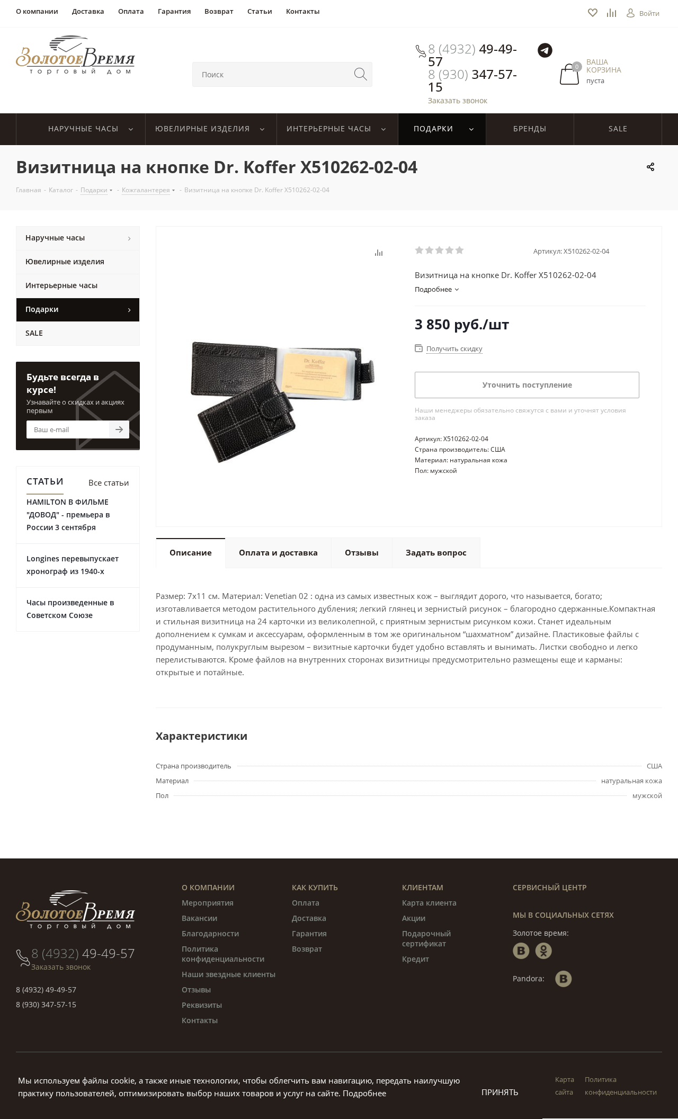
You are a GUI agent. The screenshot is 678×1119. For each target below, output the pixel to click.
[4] (450, 250)
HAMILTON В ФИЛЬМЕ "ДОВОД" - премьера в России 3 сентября (68, 514)
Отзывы (196, 989)
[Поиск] (360, 74)
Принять (500, 1092)
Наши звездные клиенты (228, 974)
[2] (430, 250)
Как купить (315, 887)
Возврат (307, 949)
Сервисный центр (550, 887)
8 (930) (472, 80)
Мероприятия (208, 903)
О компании (208, 887)
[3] (440, 250)
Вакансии (199, 918)
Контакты (200, 1020)
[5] (460, 250)
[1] (420, 250)
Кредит (415, 959)
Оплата (305, 903)
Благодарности (210, 933)
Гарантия (309, 933)
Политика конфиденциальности (223, 954)
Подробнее (364, 1093)
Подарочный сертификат (426, 938)
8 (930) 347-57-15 (46, 1004)
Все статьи (108, 482)
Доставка (309, 918)
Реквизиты (202, 1005)
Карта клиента (429, 903)
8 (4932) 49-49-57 (46, 989)
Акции (413, 918)
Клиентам (422, 887)
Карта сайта (564, 1086)
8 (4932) (472, 55)
